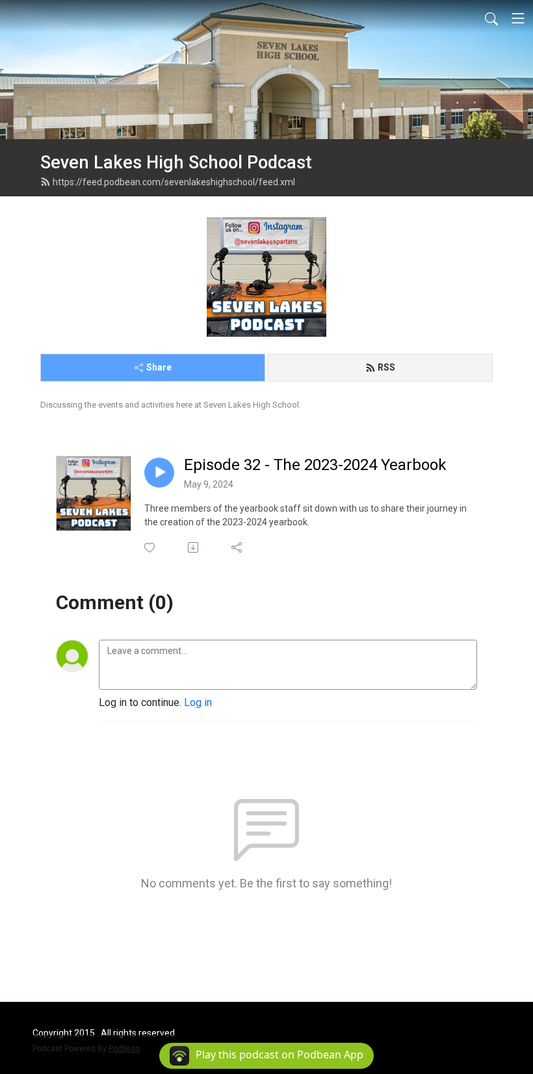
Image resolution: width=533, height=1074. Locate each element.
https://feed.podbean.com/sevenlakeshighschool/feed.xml (174, 182)
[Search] (491, 18)
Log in (198, 702)
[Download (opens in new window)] (194, 547)
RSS (386, 367)
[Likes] (150, 548)
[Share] (237, 547)
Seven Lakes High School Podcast (176, 162)
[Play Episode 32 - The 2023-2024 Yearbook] (159, 473)
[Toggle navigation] (518, 18)
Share (159, 367)
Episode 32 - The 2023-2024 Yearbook (315, 465)
